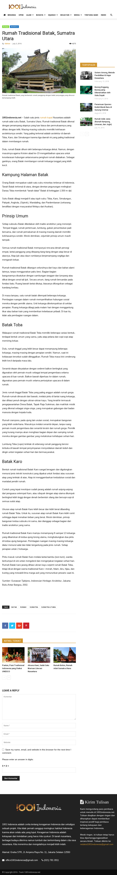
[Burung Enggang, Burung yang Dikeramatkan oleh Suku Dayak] (86, 90)
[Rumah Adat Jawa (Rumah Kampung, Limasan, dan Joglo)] (86, 122)
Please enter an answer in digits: (18, 759)
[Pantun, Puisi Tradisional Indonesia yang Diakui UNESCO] (13, 655)
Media (77, 15)
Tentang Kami (91, 15)
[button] (111, 15)
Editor (7, 43)
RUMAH (23, 607)
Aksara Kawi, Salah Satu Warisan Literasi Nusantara (38, 668)
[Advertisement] (79, 6)
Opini (21, 15)
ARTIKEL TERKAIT (12, 641)
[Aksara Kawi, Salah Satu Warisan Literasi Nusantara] (39, 655)
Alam (28, 15)
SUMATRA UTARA (48, 607)
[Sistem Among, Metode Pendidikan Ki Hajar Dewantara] (86, 75)
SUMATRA (34, 607)
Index (103, 15)
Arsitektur (14, 27)
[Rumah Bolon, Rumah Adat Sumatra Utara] (64, 655)
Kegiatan (64, 15)
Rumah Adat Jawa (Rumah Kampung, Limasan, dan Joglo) (103, 122)
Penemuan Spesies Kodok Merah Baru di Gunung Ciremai (103, 107)
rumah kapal (46, 117)
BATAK (14, 607)
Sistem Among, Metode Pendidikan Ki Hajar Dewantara (105, 75)
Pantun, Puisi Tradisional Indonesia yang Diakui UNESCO (13, 668)
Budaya (39, 15)
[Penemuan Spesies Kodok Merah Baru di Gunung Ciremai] (86, 107)
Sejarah (52, 15)
